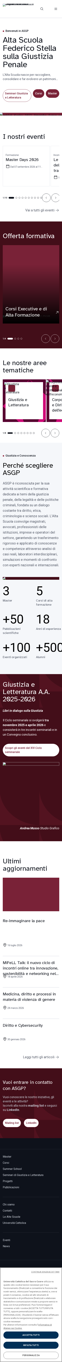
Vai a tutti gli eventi (39, 210)
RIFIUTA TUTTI (31, 1345)
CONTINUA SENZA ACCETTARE (45, 1272)
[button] (46, 198)
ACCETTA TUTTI (31, 1335)
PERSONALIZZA (31, 1355)
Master (52, 93)
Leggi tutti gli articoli (38, 1057)
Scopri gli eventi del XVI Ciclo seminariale (23, 750)
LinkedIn (31, 1123)
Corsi (38, 93)
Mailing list (12, 1123)
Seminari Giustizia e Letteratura (16, 95)
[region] (31, 1314)
